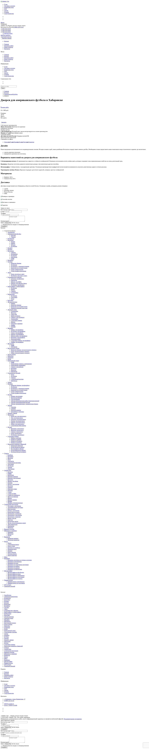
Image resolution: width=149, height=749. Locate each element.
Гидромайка (14, 292)
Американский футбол (11, 94)
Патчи (9, 535)
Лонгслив (14, 314)
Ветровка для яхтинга (17, 428)
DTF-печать (7, 585)
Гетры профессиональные (18, 271)
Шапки (13, 322)
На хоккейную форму (17, 449)
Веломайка (14, 254)
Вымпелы (7, 537)
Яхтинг (10, 427)
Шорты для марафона (17, 334)
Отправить (4, 226)
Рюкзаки (10, 490)
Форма (13, 241)
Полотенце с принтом (14, 517)
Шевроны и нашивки (10, 530)
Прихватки (11, 526)
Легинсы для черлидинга (18, 419)
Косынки (10, 479)
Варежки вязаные (13, 476)
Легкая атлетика (12, 302)
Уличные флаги (12, 554)
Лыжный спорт (12, 309)
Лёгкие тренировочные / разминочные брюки (24, 404)
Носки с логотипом (13, 484)
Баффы (13, 325)
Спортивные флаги (13, 544)
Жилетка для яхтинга (17, 430)
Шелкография (8, 571)
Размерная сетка (9, 7)
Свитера (13, 407)
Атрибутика (7, 470)
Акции (6, 10)
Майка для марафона (17, 329)
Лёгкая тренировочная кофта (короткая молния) (25, 401)
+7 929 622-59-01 (8, 33)
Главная (6, 44)
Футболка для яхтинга (17, 435)
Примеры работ (8, 45)
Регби (9, 359)
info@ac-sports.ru (5, 35)
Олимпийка (14, 311)
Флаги (6, 541)
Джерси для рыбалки (17, 367)
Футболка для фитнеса (17, 285)
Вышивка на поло (13, 563)
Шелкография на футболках (16, 572)
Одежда (6, 453)
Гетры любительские (17, 269)
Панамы (10, 483)
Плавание (10, 357)
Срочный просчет (6, 37)
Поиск (2, 88)
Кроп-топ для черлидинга (18, 416)
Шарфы (13, 326)
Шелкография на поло (14, 574)
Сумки (10, 492)
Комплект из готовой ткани (19, 268)
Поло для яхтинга (16, 433)
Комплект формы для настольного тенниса (23, 350)
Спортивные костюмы (14, 462)
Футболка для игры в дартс (19, 275)
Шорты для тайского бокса (19, 283)
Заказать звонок (6, 38)
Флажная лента (12, 549)
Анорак (10, 467)
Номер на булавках (16, 441)
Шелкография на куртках (15, 578)
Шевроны (10, 534)
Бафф (12, 258)
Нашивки (10, 532)
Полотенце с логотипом (15, 515)
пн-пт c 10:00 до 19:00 (10, 705)
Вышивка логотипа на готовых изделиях (20, 560)
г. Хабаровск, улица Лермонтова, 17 (14, 699)
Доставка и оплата (9, 6)
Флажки (10, 551)
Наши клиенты (8, 47)
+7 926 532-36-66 (6, 30)
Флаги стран (11, 546)
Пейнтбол (10, 356)
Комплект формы (16, 263)
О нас (6, 4)
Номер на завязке (16, 439)
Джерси (13, 237)
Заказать (3, 122)
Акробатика (11, 232)
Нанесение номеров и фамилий (17, 444)
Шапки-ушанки (12, 500)
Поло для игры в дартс (17, 274)
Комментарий (5, 221)
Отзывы (6, 12)
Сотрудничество (9, 13)
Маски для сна (12, 518)
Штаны (13, 244)
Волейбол (10, 260)
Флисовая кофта (15, 339)
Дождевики (11, 469)
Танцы (10, 382)
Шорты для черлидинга (18, 422)
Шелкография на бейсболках (16, 575)
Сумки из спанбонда (14, 495)
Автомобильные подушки (15, 507)
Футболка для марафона (18, 331)
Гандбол (10, 261)
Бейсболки (11, 475)
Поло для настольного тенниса (20, 351)
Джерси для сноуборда (17, 317)
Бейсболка (14, 257)
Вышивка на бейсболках (15, 569)
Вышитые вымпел (13, 538)
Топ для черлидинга (17, 418)
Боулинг (10, 249)
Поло (12, 299)
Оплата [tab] (21, 142)
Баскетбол (11, 240)
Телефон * (4, 724)
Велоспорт (11, 251)
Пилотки (10, 486)
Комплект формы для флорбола (20, 385)
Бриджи (13, 235)
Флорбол (10, 384)
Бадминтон (11, 238)
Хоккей (10, 405)
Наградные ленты (13, 521)
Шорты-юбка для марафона (19, 336)
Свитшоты (11, 461)
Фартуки (10, 520)
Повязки (10, 487)
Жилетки (10, 458)
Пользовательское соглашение (73, 719)
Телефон (3, 213)
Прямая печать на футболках (16, 581)
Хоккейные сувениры (17, 411)
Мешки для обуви (13, 481)
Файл (2, 222)
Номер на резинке (16, 442)
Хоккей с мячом (12, 413)
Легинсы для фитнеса (17, 278)
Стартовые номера (16, 320)
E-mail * (3, 211)
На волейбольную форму (18, 450)
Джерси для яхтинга (17, 432)
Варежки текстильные (14, 478)
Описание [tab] (7, 142)
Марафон (10, 328)
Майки (13, 243)
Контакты (7, 49)
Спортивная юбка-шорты (18, 425)
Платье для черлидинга (18, 421)
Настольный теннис (13, 348)
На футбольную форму (17, 447)
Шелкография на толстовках (16, 577)
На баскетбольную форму (18, 452)
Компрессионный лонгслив (19, 308)
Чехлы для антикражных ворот (17, 523)
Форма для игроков (16, 396)
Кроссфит (10, 300)
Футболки (14, 246)
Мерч (5, 557)
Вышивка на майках (14, 566)
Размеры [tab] (16, 142)
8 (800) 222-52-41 (18, 27)
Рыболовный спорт (13, 360)
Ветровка (14, 368)
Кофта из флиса (15, 316)
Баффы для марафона (17, 342)
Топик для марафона (17, 333)
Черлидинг (11, 415)
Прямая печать (8, 580)
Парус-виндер (12, 552)
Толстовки (14, 297)
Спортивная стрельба (14, 373)
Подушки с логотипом (14, 506)
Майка (13, 289)
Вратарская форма (16, 397)
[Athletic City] (5, 1)
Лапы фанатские (12, 524)
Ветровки (10, 456)
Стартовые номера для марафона (20, 340)
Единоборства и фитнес (15, 277)
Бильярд (10, 248)
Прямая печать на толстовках (16, 583)
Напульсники (12, 509)
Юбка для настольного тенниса (20, 353)
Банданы (10, 472)
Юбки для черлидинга (17, 424)
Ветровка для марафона (18, 337)
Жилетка (13, 312)
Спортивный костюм (17, 379)
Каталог (6, 41)
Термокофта (14, 319)
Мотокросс (11, 343)
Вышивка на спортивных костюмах (18, 564)
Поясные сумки (12, 489)
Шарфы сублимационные (15, 503)
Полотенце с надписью (14, 513)
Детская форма (15, 399)
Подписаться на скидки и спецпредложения (15, 224)
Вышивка (7, 558)
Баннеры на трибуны (14, 547)
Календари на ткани (13, 512)
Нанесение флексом (17, 445)
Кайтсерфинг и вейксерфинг (16, 286)
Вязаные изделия (9, 529)
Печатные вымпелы (13, 540)
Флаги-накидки (12, 555)
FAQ (5, 9)
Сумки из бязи (12, 493)
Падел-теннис (12, 354)
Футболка (14, 255)
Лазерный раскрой (9, 586)
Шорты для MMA (16, 282)
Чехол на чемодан (13, 496)
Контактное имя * (6, 209)
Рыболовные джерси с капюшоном (21, 363)
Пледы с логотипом (13, 510)
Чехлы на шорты (16, 410)
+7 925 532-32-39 (6, 28)
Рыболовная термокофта (18, 365)
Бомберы (10, 455)
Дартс (9, 272)
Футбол (10, 394)
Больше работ (5, 107)
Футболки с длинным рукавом (20, 266)
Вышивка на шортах (14, 568)
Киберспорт (11, 294)
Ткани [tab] (12, 142)
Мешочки (10, 527)
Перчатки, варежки (16, 323)
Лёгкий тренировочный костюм (20, 402)
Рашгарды (14, 280)
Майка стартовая (16, 438)
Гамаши (13, 408)
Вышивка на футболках (15, 561)
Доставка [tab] (26, 142)
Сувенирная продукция (11, 504)
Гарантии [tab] (31, 142)
